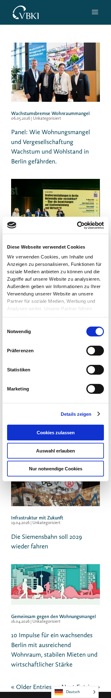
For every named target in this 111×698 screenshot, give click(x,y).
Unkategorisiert (47, 118)
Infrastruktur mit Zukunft (37, 518)
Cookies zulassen (56, 432)
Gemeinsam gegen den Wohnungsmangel (53, 616)
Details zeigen (76, 413)
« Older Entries (31, 687)
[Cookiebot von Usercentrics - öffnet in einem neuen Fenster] (78, 225)
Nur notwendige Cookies (55, 468)
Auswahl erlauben (55, 450)
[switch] (95, 351)
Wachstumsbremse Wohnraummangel (50, 113)
